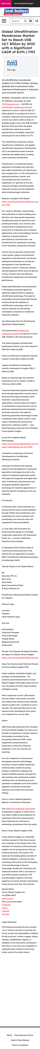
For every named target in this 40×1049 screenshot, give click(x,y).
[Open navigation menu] (4, 21)
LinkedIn (5, 911)
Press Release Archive (23, 1035)
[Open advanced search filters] (30, 20)
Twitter (5, 908)
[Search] (25, 20)
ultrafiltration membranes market (16, 107)
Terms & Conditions (20, 1045)
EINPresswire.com (10, 104)
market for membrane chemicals (19, 809)
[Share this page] (36, 21)
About (9, 1035)
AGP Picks (5, 4)
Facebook (6, 905)
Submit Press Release (20, 1040)
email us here (7, 898)
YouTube (5, 914)
